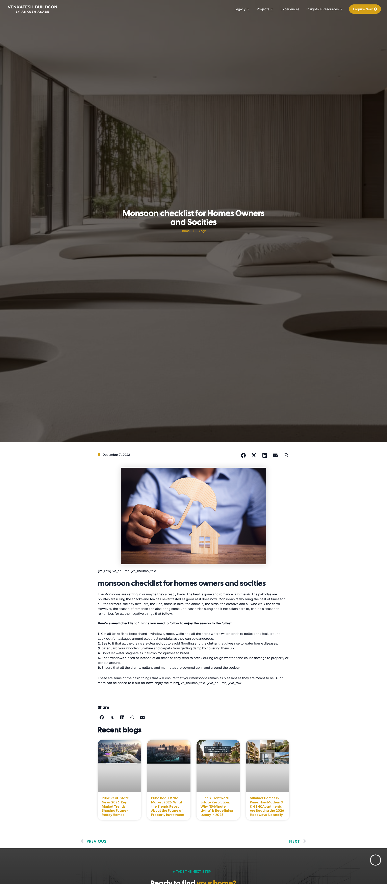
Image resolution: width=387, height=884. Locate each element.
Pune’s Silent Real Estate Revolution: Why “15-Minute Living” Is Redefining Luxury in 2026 (217, 806)
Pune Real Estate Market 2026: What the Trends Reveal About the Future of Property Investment (167, 806)
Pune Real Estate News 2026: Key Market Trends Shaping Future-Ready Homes (115, 806)
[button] (243, 455)
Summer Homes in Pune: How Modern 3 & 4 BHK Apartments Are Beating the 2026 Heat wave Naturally (267, 806)
